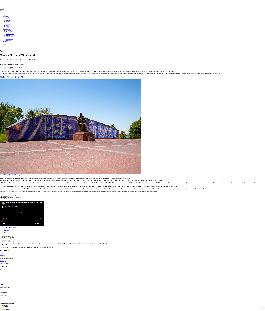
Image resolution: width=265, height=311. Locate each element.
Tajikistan (8, 21)
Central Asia (3, 266)
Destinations (5, 16)
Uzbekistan (8, 20)
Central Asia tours (9, 36)
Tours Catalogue (6, 29)
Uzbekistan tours (9, 35)
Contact (4, 44)
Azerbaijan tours (9, 39)
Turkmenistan (8, 22)
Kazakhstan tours (9, 30)
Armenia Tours (9, 37)
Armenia (7, 25)
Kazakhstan (8, 17)
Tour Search (5, 41)
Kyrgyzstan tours (9, 31)
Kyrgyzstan (8, 19)
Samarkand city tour (10, 230)
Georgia (7, 27)
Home (4, 15)
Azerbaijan (8, 26)
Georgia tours (8, 40)
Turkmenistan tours (10, 34)
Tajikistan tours (9, 32)
